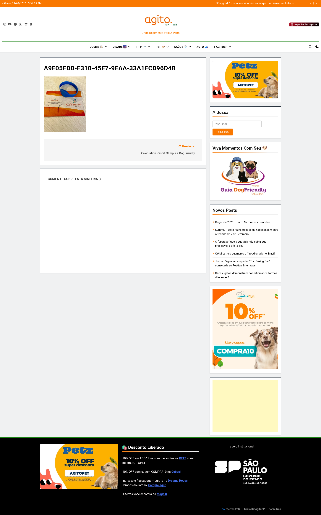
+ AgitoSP (220, 47)
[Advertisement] (245, 406)
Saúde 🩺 (180, 47)
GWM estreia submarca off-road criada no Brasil (245, 253)
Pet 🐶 (160, 47)
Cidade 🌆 (120, 47)
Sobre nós (275, 509)
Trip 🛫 (141, 47)
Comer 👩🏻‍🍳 (96, 47)
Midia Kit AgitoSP (254, 509)
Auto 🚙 (202, 47)
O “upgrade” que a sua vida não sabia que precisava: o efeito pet (255, 3)
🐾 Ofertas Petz (231, 509)
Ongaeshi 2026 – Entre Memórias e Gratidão (242, 222)
